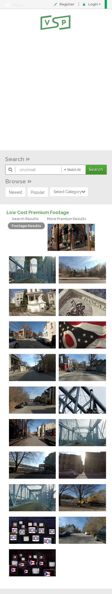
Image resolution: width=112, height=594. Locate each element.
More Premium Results (66, 219)
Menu (18, 5)
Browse (15, 181)
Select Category (68, 192)
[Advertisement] (56, 91)
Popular (38, 192)
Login (93, 4)
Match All (74, 170)
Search (14, 159)
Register (67, 4)
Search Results (25, 219)
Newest (15, 192)
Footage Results (26, 226)
